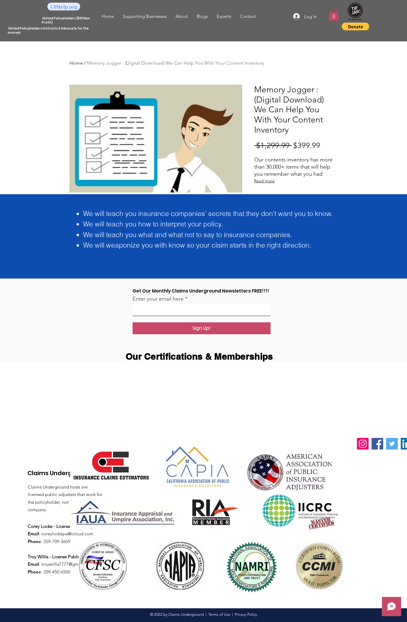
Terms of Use (219, 614)
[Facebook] (377, 444)
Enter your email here (158, 298)
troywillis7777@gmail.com (67, 564)
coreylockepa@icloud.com (67, 534)
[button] (334, 14)
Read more (264, 181)
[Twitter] (392, 444)
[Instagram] (363, 444)
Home (76, 63)
